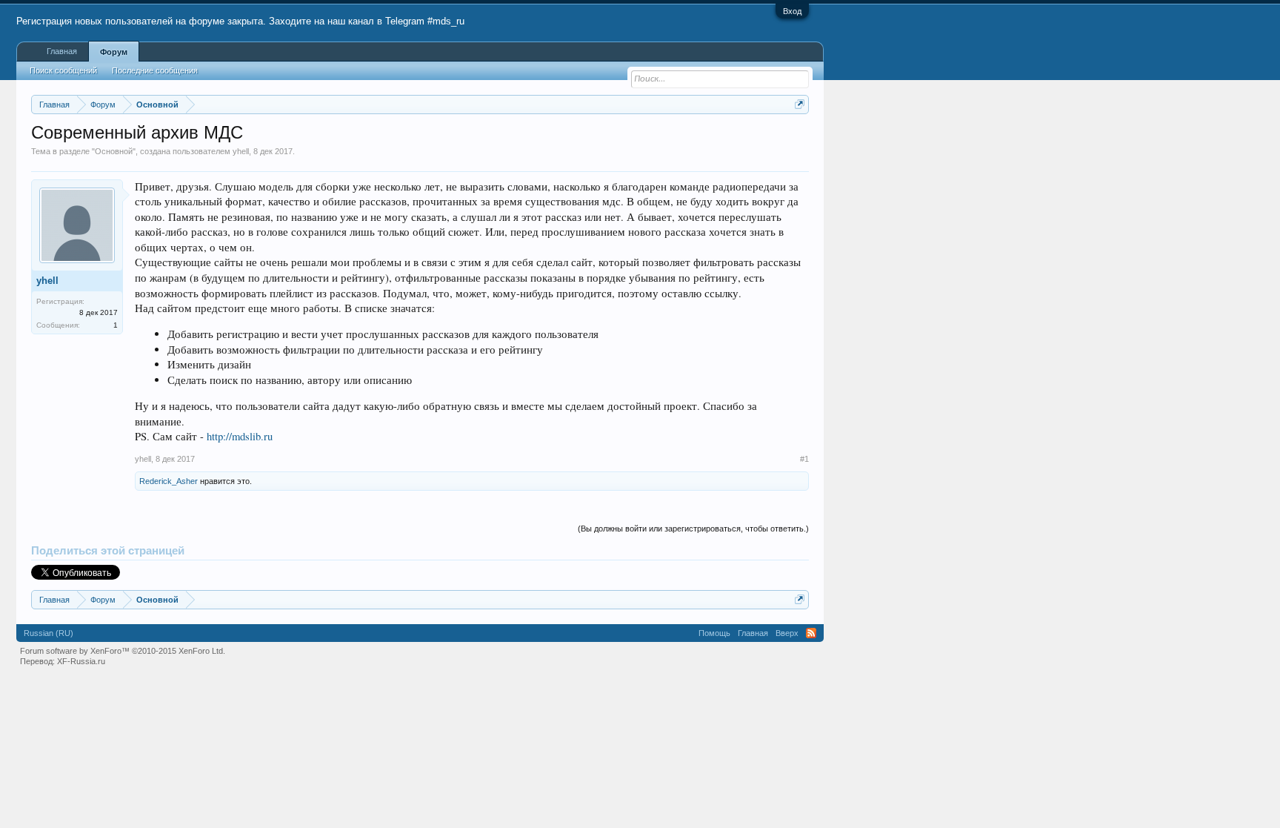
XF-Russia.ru (81, 661)
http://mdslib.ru (240, 436)
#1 (804, 458)
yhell (241, 151)
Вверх (787, 633)
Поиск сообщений (63, 70)
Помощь (714, 633)
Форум (113, 51)
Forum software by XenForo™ (122, 650)
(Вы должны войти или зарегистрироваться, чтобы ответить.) (693, 528)
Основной (114, 151)
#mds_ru (445, 21)
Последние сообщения (155, 70)
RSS (811, 633)
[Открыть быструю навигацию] (799, 104)
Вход (792, 11)
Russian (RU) (48, 633)
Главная (62, 51)
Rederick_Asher (168, 481)
